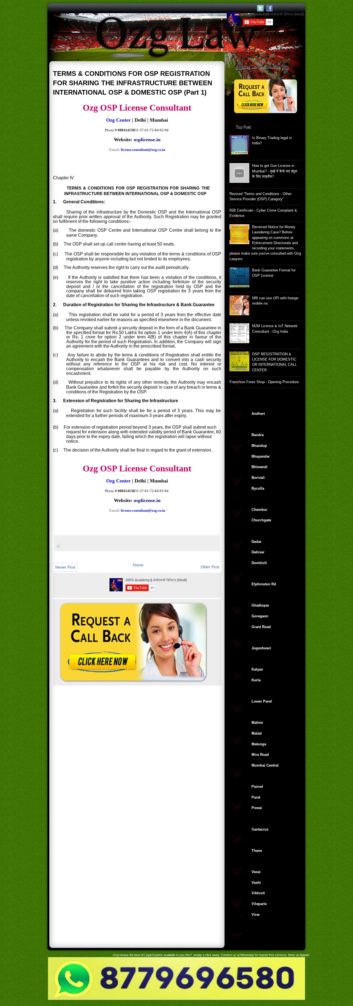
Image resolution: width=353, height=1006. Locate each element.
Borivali (258, 478)
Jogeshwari (261, 648)
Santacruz (260, 829)
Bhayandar (261, 456)
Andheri (258, 414)
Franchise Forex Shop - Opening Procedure (264, 382)
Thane (257, 850)
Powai (257, 808)
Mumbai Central (265, 765)
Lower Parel (262, 701)
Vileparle (259, 904)
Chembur (259, 510)
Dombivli (259, 563)
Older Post (210, 567)
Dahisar (258, 552)
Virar (256, 914)
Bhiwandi (260, 467)
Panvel (257, 786)
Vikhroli (258, 893)
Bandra (258, 435)
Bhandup (259, 446)
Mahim (257, 723)
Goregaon (260, 616)
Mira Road (260, 755)
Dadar (256, 542)
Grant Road (261, 627)
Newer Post (65, 567)
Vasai (256, 872)
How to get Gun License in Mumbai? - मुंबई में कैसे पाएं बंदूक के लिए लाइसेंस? (274, 171)
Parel (256, 797)
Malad (257, 733)
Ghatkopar (260, 605)
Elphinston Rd (264, 584)
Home (138, 565)
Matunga (259, 744)
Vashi (256, 882)
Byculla (258, 488)
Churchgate (261, 520)
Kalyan (257, 669)
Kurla (256, 680)
